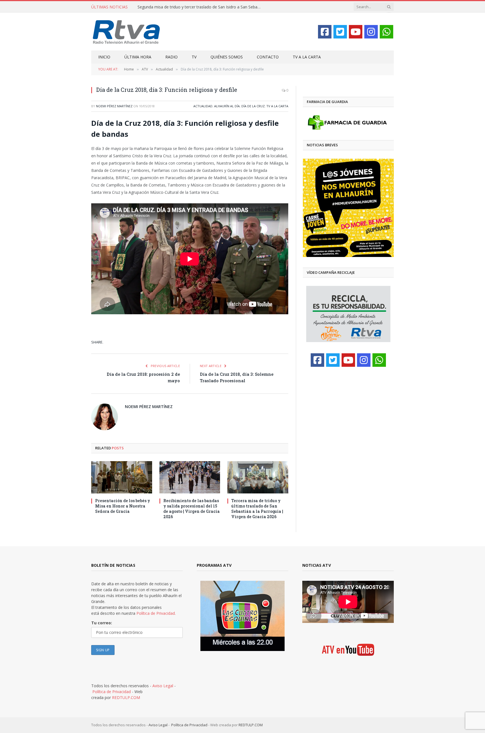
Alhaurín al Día (227, 106)
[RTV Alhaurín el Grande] (126, 31)
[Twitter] (340, 31)
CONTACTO (268, 57)
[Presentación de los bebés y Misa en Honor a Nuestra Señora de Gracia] (121, 477)
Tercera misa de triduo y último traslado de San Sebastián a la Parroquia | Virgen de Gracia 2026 (257, 508)
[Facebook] (324, 31)
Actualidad (202, 106)
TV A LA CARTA (307, 57)
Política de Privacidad (111, 691)
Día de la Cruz (253, 106)
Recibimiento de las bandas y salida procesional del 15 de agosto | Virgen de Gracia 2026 (191, 508)
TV (194, 57)
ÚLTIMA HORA (137, 57)
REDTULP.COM (126, 697)
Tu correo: (101, 622)
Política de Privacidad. (156, 613)
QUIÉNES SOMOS (227, 57)
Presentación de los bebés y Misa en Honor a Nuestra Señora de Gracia (122, 506)
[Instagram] (371, 31)
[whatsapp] (386, 31)
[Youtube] (355, 31)
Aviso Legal (162, 685)
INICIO (104, 57)
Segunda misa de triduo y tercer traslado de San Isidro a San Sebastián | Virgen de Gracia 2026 (201, 7)
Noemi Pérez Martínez (114, 106)
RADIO (171, 57)
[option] (348, 208)
